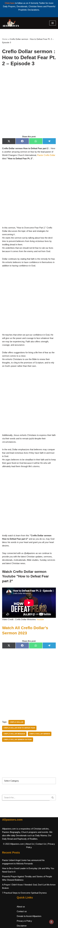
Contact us (22, 911)
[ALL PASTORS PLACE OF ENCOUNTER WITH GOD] (10, 23)
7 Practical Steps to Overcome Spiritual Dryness (24, 893)
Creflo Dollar (16, 722)
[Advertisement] (29, 104)
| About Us (29, 844)
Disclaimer (22, 925)
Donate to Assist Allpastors (29, 916)
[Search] (53, 797)
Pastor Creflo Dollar (46, 155)
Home (4, 39)
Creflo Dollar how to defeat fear (19, 728)
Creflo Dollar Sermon (39, 734)
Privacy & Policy (24, 921)
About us (21, 906)
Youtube (40, 619)
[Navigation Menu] (52, 23)
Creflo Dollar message (14, 734)
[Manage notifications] (51, 922)
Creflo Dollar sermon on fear (18, 739)
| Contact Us (40, 844)
